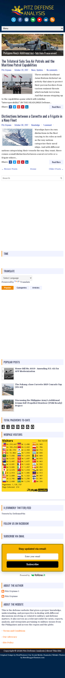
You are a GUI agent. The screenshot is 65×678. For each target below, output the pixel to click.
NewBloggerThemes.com (33, 658)
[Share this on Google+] (18, 106)
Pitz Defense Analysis (34, 651)
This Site (57, 651)
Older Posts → (56, 169)
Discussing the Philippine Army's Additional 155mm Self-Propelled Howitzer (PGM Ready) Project (38, 403)
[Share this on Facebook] (10, 106)
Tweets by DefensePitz (13, 513)
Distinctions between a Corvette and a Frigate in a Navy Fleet (32, 118)
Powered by (25, 575)
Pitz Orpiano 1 (12, 591)
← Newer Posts (9, 169)
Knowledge (35, 125)
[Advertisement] (32, 215)
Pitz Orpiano (11, 596)
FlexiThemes (21, 655)
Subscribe (32, 564)
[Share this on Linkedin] (26, 106)
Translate (25, 282)
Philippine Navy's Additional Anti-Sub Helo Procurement (30, 53)
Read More (56, 106)
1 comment (47, 125)
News (33, 70)
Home (33, 169)
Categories (22, 288)
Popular (7, 288)
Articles (35, 288)
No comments (52, 70)
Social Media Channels (41, 655)
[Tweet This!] (14, 106)
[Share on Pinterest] (22, 106)
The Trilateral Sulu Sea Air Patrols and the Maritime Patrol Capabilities (28, 63)
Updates (40, 70)
